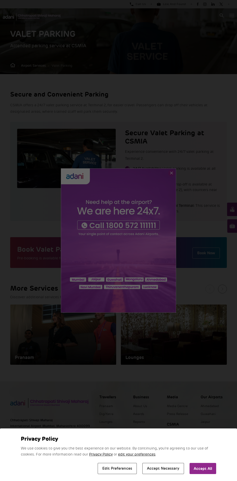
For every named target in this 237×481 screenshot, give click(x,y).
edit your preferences (137, 454)
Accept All (203, 468)
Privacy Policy (101, 454)
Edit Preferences (117, 468)
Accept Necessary (163, 468)
